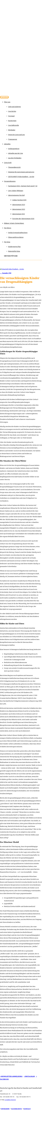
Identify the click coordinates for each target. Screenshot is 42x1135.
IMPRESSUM (5, 1109)
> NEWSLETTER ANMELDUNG (11, 1076)
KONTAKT (27, 1109)
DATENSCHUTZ (16, 1109)
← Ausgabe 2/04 (5, 273)
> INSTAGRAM (29, 1076)
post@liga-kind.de (10, 1100)
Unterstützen (4, 97)
